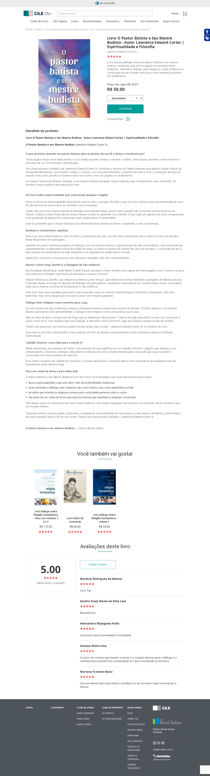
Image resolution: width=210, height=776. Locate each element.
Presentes (130, 21)
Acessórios (112, 21)
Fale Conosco (134, 741)
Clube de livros (39, 21)
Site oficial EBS (107, 3)
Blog (130, 713)
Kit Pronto (108, 713)
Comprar (125, 108)
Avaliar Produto (98, 564)
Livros (74, 21)
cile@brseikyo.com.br (163, 749)
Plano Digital (84, 724)
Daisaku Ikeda (134, 729)
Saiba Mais (133, 735)
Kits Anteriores (150, 21)
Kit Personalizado (112, 718)
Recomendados (92, 21)
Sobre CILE (133, 718)
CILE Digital (60, 21)
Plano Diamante (85, 713)
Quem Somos (171, 21)
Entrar (175, 13)
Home (29, 29)
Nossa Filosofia (136, 724)
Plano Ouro (83, 718)
